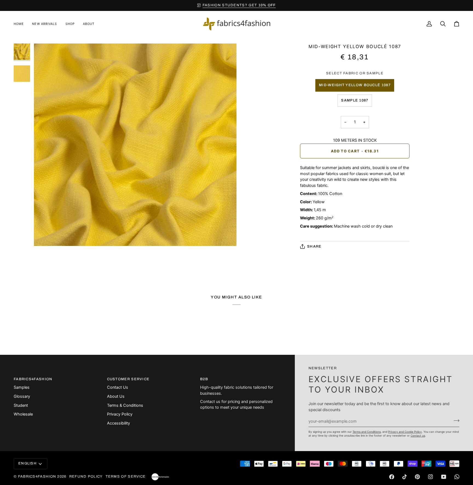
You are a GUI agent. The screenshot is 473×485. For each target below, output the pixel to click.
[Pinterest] (417, 476)
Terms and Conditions (367, 431)
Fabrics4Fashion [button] (33, 379)
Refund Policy (86, 476)
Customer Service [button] (128, 379)
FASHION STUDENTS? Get (239, 5)
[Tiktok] (404, 476)
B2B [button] (204, 379)
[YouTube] (443, 476)
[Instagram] (430, 476)
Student (21, 405)
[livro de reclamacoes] (160, 477)
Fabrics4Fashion (37, 476)
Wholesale (23, 414)
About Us (116, 396)
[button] (70, 24)
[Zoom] (44, 235)
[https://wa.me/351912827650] (456, 476)
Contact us (418, 435)
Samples (22, 387)
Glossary (22, 396)
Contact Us (117, 387)
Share (314, 246)
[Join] (454, 420)
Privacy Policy (119, 414)
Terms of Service (126, 476)
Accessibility (118, 423)
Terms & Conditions (125, 405)
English (27, 463)
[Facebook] (391, 476)
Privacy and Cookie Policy (405, 431)
